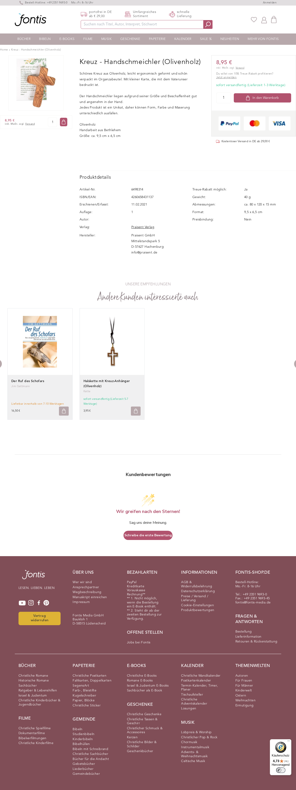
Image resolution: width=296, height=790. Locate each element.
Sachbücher (27, 685)
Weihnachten (245, 700)
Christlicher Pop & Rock (199, 737)
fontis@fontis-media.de (253, 602)
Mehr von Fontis (263, 39)
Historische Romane (33, 680)
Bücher (24, 39)
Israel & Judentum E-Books (148, 685)
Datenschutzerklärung (198, 591)
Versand (30, 124)
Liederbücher (83, 769)
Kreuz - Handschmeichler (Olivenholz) (36, 49)
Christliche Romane (33, 675)
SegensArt (81, 685)
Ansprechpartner (86, 587)
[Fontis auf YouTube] (22, 603)
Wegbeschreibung (87, 592)
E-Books (67, 39)
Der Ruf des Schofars (27, 381)
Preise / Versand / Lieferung (194, 598)
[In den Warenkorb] (63, 122)
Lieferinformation (248, 636)
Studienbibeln (83, 734)
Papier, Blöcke (84, 700)
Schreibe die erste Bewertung (148, 535)
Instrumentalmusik (195, 747)
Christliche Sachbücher (90, 754)
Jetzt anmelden (226, 77)
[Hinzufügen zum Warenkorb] (64, 411)
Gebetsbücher (84, 764)
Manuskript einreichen (90, 597)
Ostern (240, 695)
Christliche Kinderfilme (35, 743)
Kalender (182, 39)
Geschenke (130, 39)
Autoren (241, 675)
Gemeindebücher (86, 773)
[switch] (280, 770)
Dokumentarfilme (31, 733)
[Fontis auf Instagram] (31, 603)
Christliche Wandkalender (201, 675)
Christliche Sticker (87, 705)
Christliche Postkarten (89, 675)
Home (4, 49)
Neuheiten (229, 39)
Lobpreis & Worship (196, 732)
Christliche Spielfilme (34, 728)
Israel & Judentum (32, 695)
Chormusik (189, 742)
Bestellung (243, 631)
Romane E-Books (140, 680)
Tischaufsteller (192, 694)
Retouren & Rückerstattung (256, 641)
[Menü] (288, 742)
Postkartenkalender (196, 680)
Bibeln (45, 39)
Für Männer (244, 685)
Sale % (206, 39)
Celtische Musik (193, 761)
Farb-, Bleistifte (84, 690)
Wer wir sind (82, 582)
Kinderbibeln (83, 739)
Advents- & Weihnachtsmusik (194, 754)
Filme (88, 39)
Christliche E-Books (142, 675)
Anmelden (270, 2)
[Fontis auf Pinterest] (46, 603)
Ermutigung (244, 705)
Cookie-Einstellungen (197, 605)
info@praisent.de (144, 252)
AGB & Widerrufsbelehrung (196, 584)
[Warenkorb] (273, 19)
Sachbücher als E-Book (144, 690)
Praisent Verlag (142, 227)
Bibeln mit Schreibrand (90, 749)
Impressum (81, 602)
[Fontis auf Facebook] (39, 603)
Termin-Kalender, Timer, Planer (199, 687)
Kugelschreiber (84, 695)
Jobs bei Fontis (139, 642)
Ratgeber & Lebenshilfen (37, 690)
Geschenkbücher (140, 751)
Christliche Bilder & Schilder (142, 744)
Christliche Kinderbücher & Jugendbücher (39, 702)
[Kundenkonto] (264, 20)
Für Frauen (243, 680)
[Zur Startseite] (33, 577)
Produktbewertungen (197, 610)
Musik (106, 39)
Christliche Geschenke (144, 714)
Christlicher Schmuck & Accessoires (145, 730)
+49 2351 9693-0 (57, 2)
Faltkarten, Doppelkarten (92, 680)
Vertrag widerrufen (40, 618)
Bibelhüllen (81, 744)
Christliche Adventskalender (194, 701)
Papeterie (157, 39)
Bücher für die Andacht (91, 759)
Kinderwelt (243, 690)
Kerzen (132, 737)
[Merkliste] (254, 19)
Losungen (188, 708)
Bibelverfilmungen (32, 738)
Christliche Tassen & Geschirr (142, 721)
